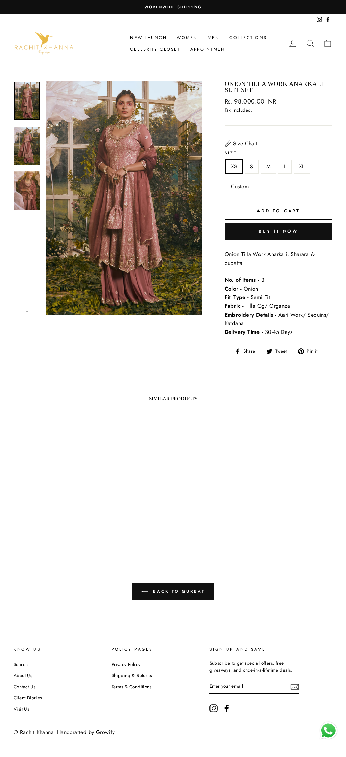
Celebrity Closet (155, 49)
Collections (248, 38)
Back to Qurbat (178, 591)
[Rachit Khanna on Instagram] (213, 708)
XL (302, 166)
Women (187, 38)
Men (214, 38)
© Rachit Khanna (34, 732)
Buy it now (278, 231)
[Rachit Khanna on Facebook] (227, 708)
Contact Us (24, 686)
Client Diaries (28, 697)
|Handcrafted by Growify (85, 732)
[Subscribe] (294, 686)
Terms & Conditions (131, 686)
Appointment (209, 49)
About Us (23, 675)
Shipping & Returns (132, 675)
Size (231, 153)
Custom (240, 186)
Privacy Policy (126, 664)
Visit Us (21, 709)
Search (21, 664)
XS (234, 166)
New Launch (148, 38)
